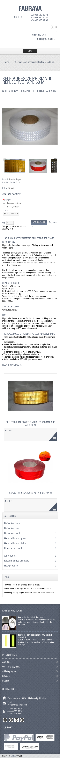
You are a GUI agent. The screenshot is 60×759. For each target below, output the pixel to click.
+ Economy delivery (13, 203)
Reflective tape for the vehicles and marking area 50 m (30, 423)
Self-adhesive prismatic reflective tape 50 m (34, 62)
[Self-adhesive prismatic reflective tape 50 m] (30, 154)
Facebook (5, 720)
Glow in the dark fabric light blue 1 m (32, 617)
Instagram (16, 720)
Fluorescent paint (13, 548)
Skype (22, 720)
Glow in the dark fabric (16, 543)
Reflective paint (12, 533)
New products (11, 565)
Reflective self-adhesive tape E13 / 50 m (30, 492)
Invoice (5, 680)
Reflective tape (12, 528)
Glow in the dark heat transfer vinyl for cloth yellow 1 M (35, 636)
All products (10, 555)
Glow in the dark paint (15, 538)
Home (6, 62)
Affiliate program (9, 671)
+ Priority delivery (12, 207)
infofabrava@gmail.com (17, 704)
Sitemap (6, 676)
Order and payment (11, 666)
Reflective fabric (12, 523)
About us (6, 662)
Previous (5, 160)
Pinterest (11, 720)
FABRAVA (30, 8)
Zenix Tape (15, 179)
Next (55, 160)
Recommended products (16, 560)
